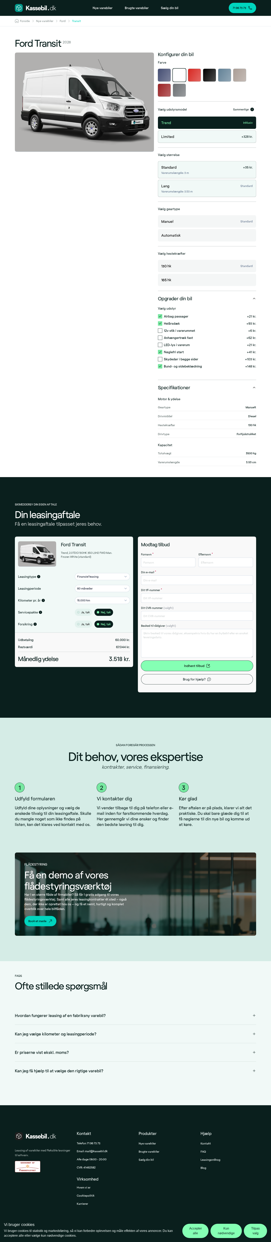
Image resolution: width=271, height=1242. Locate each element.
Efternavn (206, 554)
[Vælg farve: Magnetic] (179, 90)
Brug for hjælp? (194, 679)
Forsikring (25, 624)
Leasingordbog (210, 1159)
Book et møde (37, 921)
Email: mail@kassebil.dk (92, 1151)
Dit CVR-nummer (157, 608)
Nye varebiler (147, 1143)
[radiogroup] (102, 612)
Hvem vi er (83, 1187)
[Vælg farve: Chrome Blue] (224, 75)
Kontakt (206, 1143)
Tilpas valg (255, 1231)
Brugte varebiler (149, 1151)
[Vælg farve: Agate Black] (209, 75)
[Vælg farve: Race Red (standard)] (194, 75)
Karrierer (82, 1203)
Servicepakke (28, 612)
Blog (203, 1167)
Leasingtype (27, 576)
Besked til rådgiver (158, 625)
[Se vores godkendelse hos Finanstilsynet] (27, 1167)
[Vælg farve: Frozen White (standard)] (179, 75)
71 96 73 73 (239, 8)
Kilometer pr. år (29, 600)
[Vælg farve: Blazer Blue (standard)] (164, 75)
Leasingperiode (29, 588)
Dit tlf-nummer (151, 590)
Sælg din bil (146, 1159)
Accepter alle (195, 1231)
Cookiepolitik (85, 1195)
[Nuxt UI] (35, 8)
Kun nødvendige (226, 1231)
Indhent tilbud (194, 666)
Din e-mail (148, 572)
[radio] (78, 612)
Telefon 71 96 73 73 (88, 1143)
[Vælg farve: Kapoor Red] (164, 90)
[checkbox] (160, 316)
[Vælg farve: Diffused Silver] (239, 75)
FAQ (203, 1151)
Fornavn (147, 554)
